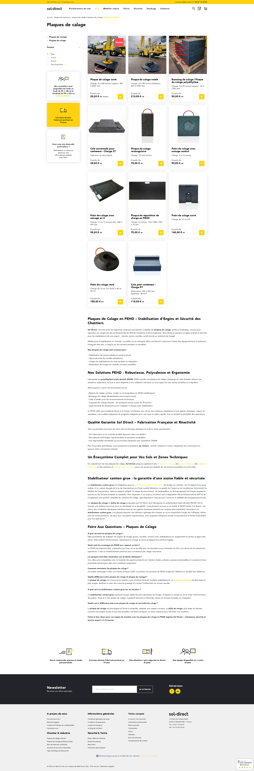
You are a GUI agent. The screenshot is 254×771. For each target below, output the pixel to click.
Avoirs (130, 731)
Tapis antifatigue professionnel (58, 751)
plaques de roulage (165, 464)
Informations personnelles (137, 722)
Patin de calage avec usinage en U (102, 216)
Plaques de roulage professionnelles (60, 741)
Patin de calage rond (102, 284)
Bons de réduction (134, 738)
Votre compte (136, 713)
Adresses (131, 734)
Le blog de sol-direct (95, 728)
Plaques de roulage (58, 37)
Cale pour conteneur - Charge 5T (143, 286)
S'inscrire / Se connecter (137, 719)
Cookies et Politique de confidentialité (60, 725)
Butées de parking (94, 741)
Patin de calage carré (184, 215)
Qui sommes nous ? (54, 2)
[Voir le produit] (120, 96)
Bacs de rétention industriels (57, 744)
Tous (52, 54)
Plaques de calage (57, 40)
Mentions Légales (107, 766)
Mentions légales (53, 722)
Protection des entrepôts (96, 748)
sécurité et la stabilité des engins (148, 485)
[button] (63, 47)
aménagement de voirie (123, 467)
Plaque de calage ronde (144, 79)
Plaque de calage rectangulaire (141, 150)
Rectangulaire (58, 64)
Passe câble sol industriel (96, 738)
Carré (55, 57)
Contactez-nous (68, 2)
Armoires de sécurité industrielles (59, 748)
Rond (55, 61)
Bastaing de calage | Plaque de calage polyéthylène (187, 80)
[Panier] (205, 9)
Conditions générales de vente (99, 719)
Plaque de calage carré (103, 79)
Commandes (132, 728)
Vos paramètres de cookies (137, 741)
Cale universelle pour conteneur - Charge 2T (103, 150)
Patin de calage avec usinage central (183, 150)
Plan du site (94, 766)
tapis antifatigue (186, 464)
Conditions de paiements (96, 722)
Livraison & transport (95, 725)
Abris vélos (91, 744)
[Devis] (199, 9)
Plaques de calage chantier (56, 738)
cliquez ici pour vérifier (148, 756)
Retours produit (133, 725)
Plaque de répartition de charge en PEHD (145, 216)
